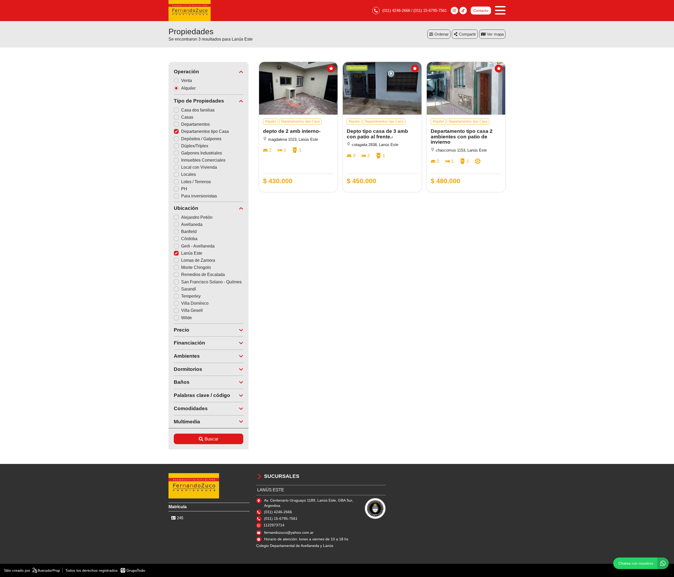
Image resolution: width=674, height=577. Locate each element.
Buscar (212, 439)
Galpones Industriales (201, 153)
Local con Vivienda (199, 167)
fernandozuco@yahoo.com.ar (289, 532)
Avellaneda (191, 224)
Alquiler (188, 88)
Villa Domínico (195, 303)
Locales (188, 174)
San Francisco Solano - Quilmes (211, 282)
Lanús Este (191, 253)
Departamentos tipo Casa (205, 131)
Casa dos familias (198, 110)
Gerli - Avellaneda (198, 246)
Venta (186, 80)
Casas (187, 117)
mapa (499, 34)
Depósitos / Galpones (201, 139)
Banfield (189, 231)
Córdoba (189, 238)
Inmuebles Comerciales (203, 160)
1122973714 (274, 525)
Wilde (186, 318)
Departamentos (195, 124)
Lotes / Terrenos (196, 182)
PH (184, 189)
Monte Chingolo (196, 267)
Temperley (191, 296)
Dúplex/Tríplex (194, 146)
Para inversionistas (199, 196)
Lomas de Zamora (198, 260)
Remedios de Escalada (203, 274)
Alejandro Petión (196, 217)
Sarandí (188, 289)
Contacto (480, 10)
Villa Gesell (192, 310)
